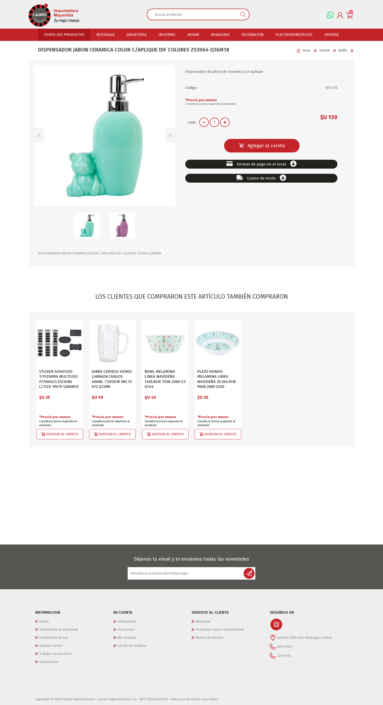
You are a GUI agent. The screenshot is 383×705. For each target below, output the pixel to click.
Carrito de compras (131, 646)
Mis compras (127, 637)
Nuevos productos (209, 637)
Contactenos (48, 662)
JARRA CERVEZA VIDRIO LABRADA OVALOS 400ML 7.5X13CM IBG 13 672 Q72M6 (112, 379)
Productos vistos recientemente (219, 629)
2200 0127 (284, 646)
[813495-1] (218, 343)
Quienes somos (51, 646)
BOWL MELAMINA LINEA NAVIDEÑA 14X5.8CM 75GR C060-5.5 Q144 (165, 379)
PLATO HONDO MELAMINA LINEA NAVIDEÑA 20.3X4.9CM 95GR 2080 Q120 (216, 379)
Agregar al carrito (62, 434)
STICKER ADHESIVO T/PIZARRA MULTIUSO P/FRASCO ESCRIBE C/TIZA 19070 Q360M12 (59, 379)
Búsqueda (203, 621)
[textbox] (192, 14)
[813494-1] (165, 343)
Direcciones (126, 629)
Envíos (44, 621)
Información (126, 621)
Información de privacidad (58, 629)
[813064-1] (112, 343)
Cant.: (192, 122)
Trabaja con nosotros (55, 654)
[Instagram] (276, 624)
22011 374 (283, 655)
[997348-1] (59, 343)
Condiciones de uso (53, 637)
